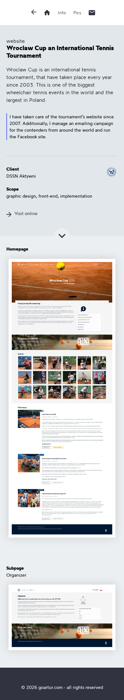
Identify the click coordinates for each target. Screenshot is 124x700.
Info (62, 12)
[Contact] (92, 12)
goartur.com (50, 687)
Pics (77, 12)
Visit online (26, 213)
